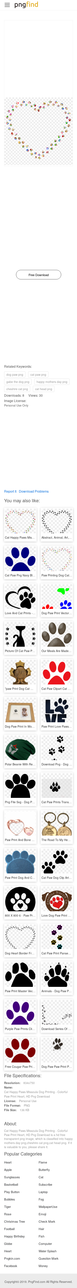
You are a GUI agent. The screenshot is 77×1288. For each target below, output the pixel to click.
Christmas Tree (14, 1221)
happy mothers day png (52, 382)
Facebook (10, 1266)
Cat (41, 1177)
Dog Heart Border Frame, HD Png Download (34, 953)
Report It (10, 491)
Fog (41, 1199)
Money (43, 1266)
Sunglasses (12, 1177)
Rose (7, 1214)
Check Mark (47, 1221)
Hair (41, 1229)
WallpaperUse (48, 1206)
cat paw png (38, 374)
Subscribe (45, 1184)
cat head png (43, 389)
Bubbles (9, 1199)
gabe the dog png (17, 382)
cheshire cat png (17, 389)
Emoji (42, 1214)
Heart (7, 1162)
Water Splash (47, 1251)
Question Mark (49, 1258)
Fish (41, 1236)
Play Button (12, 1192)
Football (9, 1229)
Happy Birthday (14, 1236)
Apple (8, 1169)
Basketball (11, 1184)
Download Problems (34, 491)
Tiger (7, 1206)
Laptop (43, 1192)
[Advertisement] (38, 58)
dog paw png (14, 374)
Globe (8, 1243)
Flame (43, 1162)
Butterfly (44, 1169)
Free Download (39, 275)
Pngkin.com (12, 1258)
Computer (45, 1243)
